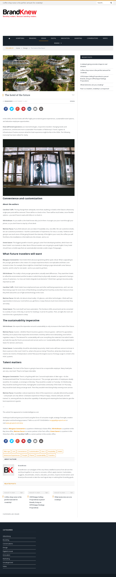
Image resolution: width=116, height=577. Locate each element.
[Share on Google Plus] (18, 110)
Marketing (78, 38)
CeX (13, 451)
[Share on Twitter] (12, 110)
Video (5, 566)
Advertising (20, 38)
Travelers (51, 455)
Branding (32, 38)
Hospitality (51, 451)
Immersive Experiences (12, 455)
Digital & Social (8, 551)
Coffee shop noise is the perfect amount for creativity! (22, 3)
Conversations (92, 38)
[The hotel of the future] (39, 73)
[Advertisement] (72, 28)
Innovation (65, 38)
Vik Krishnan (56, 429)
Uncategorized (8, 562)
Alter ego (7, 451)
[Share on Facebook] (6, 110)
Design (43, 38)
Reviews (56, 43)
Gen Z (43, 451)
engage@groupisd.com (58, 420)
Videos (105, 38)
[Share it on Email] (35, 110)
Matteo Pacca (19, 431)
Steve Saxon (55, 431)
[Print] (41, 110)
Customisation (34, 451)
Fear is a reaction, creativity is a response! (94, 89)
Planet (32, 455)
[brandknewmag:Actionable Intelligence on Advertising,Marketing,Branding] (20, 13)
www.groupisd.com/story (14, 423)
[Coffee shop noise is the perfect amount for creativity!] (13, 491)
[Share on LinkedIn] (29, 110)
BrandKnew (8, 101)
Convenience (22, 451)
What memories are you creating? (91, 85)
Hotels (60, 451)
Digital (53, 38)
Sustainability (41, 455)
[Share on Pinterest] (23, 110)
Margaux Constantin (17, 429)
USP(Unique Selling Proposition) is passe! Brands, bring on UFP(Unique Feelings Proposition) (37, 502)
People (24, 455)
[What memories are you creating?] (64, 491)
